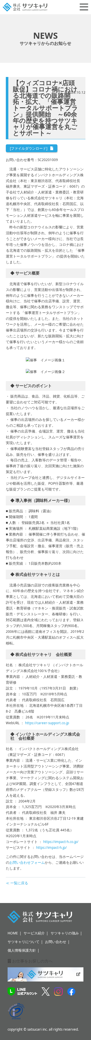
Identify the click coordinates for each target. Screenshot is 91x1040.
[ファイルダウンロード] (28, 148)
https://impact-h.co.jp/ (60, 841)
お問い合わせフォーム (27, 862)
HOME (13, 933)
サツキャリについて (23, 941)
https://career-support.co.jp (47, 723)
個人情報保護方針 (22, 950)
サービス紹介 (34, 933)
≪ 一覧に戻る (17, 883)
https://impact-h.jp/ (51, 847)
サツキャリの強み (65, 933)
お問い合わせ (55, 941)
